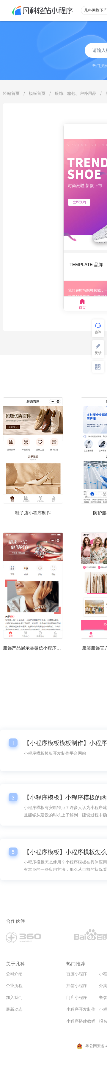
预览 (33, 474)
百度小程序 (76, 974)
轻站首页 (11, 93)
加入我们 (14, 997)
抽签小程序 (76, 986)
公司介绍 (14, 974)
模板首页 (37, 93)
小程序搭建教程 (80, 1021)
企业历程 (14, 986)
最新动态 (14, 1009)
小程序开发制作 (80, 1009)
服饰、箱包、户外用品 (75, 93)
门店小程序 (76, 997)
